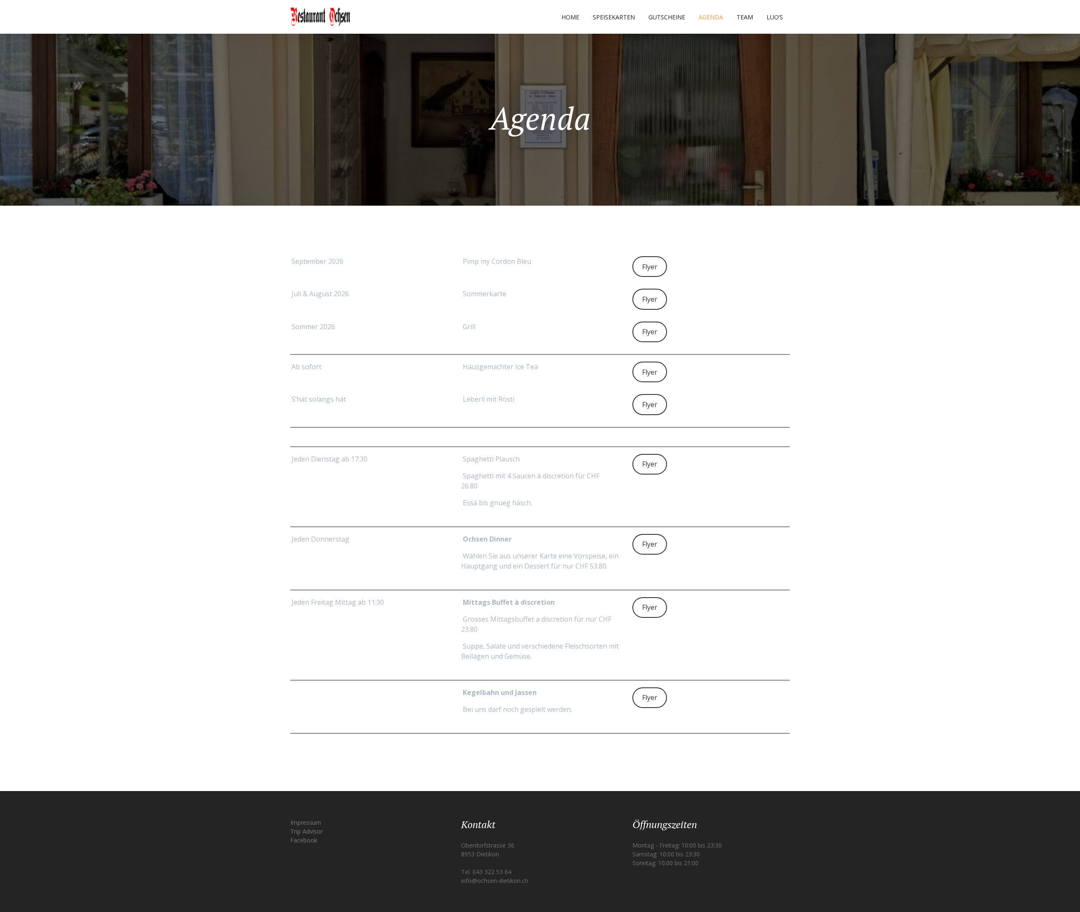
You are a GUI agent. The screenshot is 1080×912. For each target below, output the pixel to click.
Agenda (711, 17)
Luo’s (775, 17)
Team (745, 17)
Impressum (305, 822)
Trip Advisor (306, 831)
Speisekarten (614, 17)
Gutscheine (666, 17)
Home (570, 17)
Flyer (649, 266)
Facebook (303, 840)
